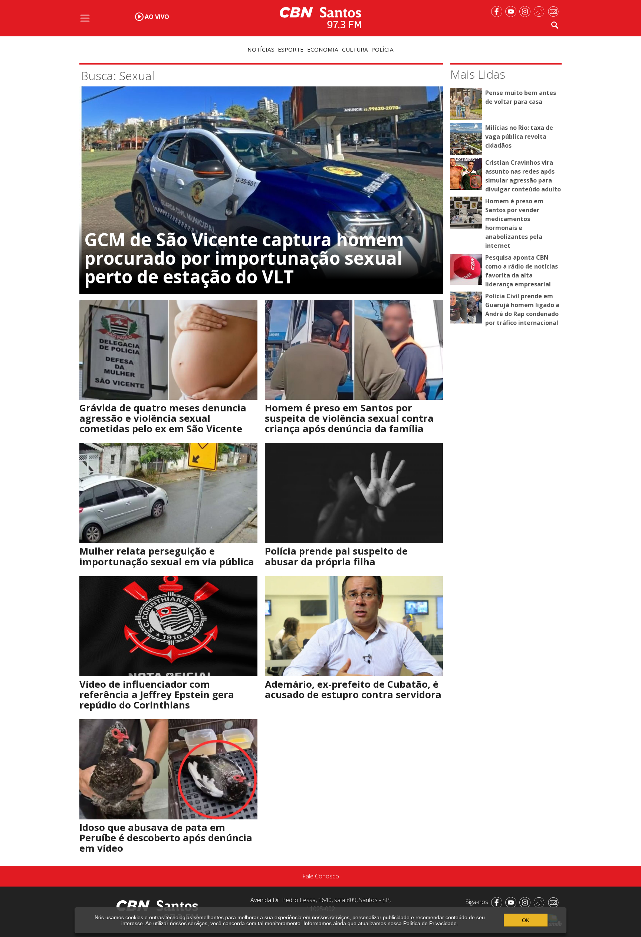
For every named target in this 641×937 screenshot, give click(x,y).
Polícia (382, 49)
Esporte (290, 49)
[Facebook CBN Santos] (498, 11)
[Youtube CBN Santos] (512, 11)
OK (525, 920)
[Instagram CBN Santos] (526, 11)
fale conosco (320, 876)
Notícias (261, 49)
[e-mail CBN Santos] (555, 11)
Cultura (355, 49)
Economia (322, 49)
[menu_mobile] (85, 18)
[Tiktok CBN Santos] (540, 11)
